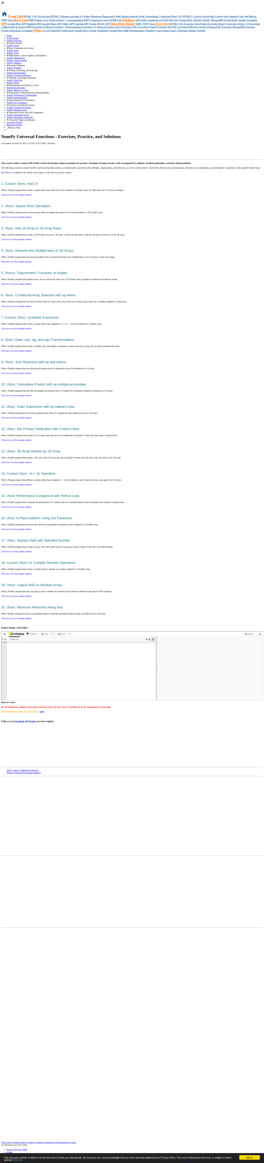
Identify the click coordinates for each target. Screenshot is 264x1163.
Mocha (252, 16)
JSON (145, 23)
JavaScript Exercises (206, 23)
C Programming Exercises (77, 27)
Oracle (227, 20)
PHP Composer (92, 20)
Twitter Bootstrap (92, 16)
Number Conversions (157, 30)
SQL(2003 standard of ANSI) (152, 20)
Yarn (10, 20)
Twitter (32, 721)
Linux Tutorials (178, 30)
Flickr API (68, 23)
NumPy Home (13, 45)
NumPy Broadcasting (16, 88)
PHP (31, 20)
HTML (28, 16)
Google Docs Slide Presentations (127, 30)
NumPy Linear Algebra (17, 60)
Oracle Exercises (158, 27)
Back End (21, 20)
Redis (234, 20)
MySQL (173, 20)
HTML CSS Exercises (182, 23)
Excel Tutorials (52, 30)
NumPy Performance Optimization (22, 95)
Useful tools (67, 30)
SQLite (197, 20)
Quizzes (192, 30)
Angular (233, 16)
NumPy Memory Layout (17, 90)
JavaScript (44, 16)
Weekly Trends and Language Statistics (24, 773)
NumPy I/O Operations (17, 102)
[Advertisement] (33, 152)
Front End (15, 16)
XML (138, 23)
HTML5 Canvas (192, 16)
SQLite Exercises (197, 27)
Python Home (13, 38)
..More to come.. (14, 127)
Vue (241, 16)
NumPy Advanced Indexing (19, 75)
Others (38, 30)
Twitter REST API (99, 23)
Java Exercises (123, 27)
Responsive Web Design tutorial (120, 16)
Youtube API (33, 23)
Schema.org (67, 16)
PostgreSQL (186, 20)
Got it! (249, 1157)
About (9, 1152)
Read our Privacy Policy (17, 1149)
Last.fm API (81, 23)
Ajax (152, 23)
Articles (201, 30)
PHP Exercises (34, 27)
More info (17, 1159)
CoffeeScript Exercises (13, 27)
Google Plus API (16, 23)
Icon (225, 16)
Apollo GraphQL (248, 20)
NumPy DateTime (14, 80)
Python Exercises (52, 27)
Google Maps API (52, 23)
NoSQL (206, 20)
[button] (132, 3)
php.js (77, 16)
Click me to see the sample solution (16, 195)
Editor (7, 172)
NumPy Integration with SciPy (20, 117)
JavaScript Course (212, 16)
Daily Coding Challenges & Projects (22, 770)
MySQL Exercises (177, 27)
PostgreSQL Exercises (219, 27)
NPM (4, 20)
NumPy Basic (13, 50)
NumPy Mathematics (16, 58)
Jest (246, 16)
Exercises (162, 23)
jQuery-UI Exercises (249, 23)
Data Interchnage (122, 23)
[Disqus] (132, 891)
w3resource (6, 6)
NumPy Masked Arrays (17, 110)
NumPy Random (14, 68)
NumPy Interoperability (17, 97)
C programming (74, 20)
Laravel (106, 20)
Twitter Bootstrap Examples (17, 30)
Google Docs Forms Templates (91, 30)
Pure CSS (176, 16)
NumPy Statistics (14, 63)
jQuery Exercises (227, 23)
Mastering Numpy (14, 125)
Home (9, 36)
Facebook (19, 721)
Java (45, 20)
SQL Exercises (140, 27)
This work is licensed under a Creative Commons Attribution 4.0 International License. (38, 1142)
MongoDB (217, 20)
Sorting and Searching (16, 73)
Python (38, 20)
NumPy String (13, 83)
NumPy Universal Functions (19, 107)
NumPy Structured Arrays (18, 115)
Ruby (61, 20)
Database (128, 20)
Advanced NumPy (15, 122)
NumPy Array (13, 53)
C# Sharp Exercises (104, 27)
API (4, 23)
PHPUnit (116, 20)
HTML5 (55, 16)
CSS (34, 16)
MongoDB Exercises (243, 27)
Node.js (53, 20)
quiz (42, 712)
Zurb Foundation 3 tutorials (155, 16)
